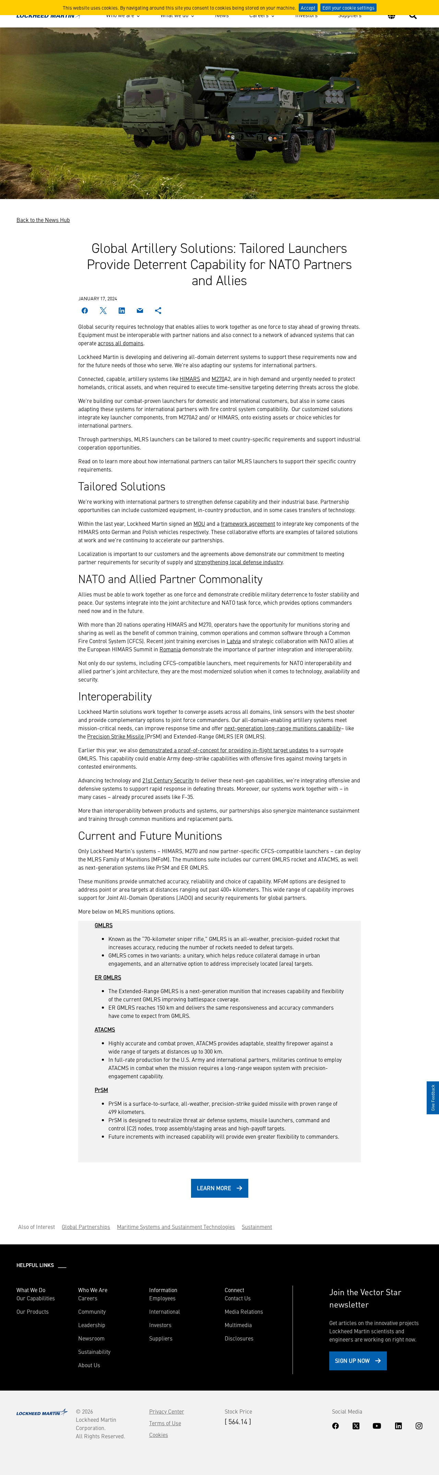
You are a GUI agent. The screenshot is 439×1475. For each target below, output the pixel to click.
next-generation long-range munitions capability (282, 728)
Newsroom (91, 1338)
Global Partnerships (86, 1226)
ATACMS (105, 1029)
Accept (308, 7)
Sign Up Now (352, 1360)
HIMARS (190, 378)
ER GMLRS (108, 977)
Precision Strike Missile (116, 736)
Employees (162, 1298)
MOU (199, 523)
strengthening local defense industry (238, 562)
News (222, 15)
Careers (259, 15)
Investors (306, 15)
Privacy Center (166, 1411)
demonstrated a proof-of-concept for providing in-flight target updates (223, 750)
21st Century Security (167, 780)
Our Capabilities (35, 1298)
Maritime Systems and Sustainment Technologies (176, 1226)
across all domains (120, 343)
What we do (174, 15)
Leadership (91, 1324)
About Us (89, 1365)
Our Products (32, 1311)
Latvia (234, 640)
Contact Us (238, 1298)
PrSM (101, 1089)
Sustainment (257, 1226)
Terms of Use (165, 1423)
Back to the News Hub (43, 219)
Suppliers (349, 15)
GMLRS (103, 925)
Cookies (158, 1434)
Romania (170, 649)
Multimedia (238, 1324)
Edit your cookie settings (348, 7)
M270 (218, 378)
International (164, 1311)
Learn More (214, 1188)
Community (92, 1311)
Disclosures (239, 1338)
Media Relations (244, 1311)
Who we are (120, 15)
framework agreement (248, 523)
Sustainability (94, 1351)
